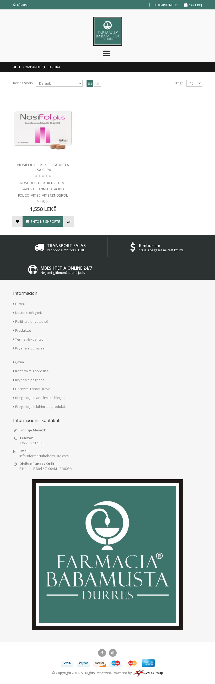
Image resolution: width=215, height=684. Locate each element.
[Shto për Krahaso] (68, 221)
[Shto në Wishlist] (17, 221)
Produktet (23, 330)
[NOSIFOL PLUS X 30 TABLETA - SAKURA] (43, 130)
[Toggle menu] (105, 53)
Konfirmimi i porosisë (32, 371)
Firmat (20, 303)
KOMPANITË (32, 67)
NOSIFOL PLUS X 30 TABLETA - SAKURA (43, 167)
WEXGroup (154, 672)
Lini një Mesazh (32, 430)
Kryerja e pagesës (29, 379)
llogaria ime (163, 5)
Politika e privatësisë (31, 321)
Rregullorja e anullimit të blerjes (40, 397)
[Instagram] (113, 653)
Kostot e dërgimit (28, 312)
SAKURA (53, 67)
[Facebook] (102, 653)
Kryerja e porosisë (30, 348)
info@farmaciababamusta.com (44, 455)
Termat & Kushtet (29, 339)
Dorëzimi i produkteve (32, 388)
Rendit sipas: (23, 82)
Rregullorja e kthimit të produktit (40, 406)
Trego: (179, 82)
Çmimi (20, 362)
